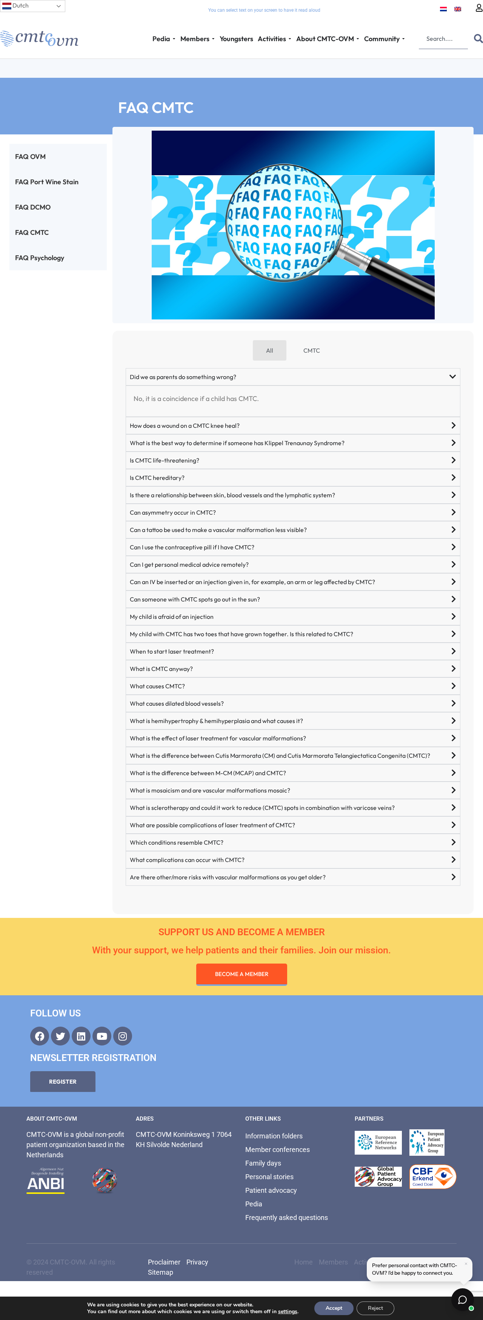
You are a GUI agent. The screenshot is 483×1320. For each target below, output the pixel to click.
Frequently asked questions (286, 1217)
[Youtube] (101, 1036)
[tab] (269, 350)
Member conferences (277, 1149)
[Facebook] (39, 1036)
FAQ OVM (30, 156)
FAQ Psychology (39, 257)
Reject (375, 1308)
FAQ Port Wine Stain (46, 181)
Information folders (274, 1136)
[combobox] (443, 38)
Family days (263, 1163)
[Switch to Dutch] (443, 8)
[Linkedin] (81, 1036)
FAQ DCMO (33, 207)
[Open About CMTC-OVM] (358, 39)
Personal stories (269, 1177)
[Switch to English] (458, 8)
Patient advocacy (271, 1190)
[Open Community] (403, 39)
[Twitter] (60, 1036)
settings (287, 1311)
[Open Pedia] (174, 39)
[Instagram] (122, 1036)
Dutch (20, 5)
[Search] (477, 38)
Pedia (253, 1204)
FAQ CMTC (32, 232)
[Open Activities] (290, 39)
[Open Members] (213, 39)
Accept (334, 1308)
